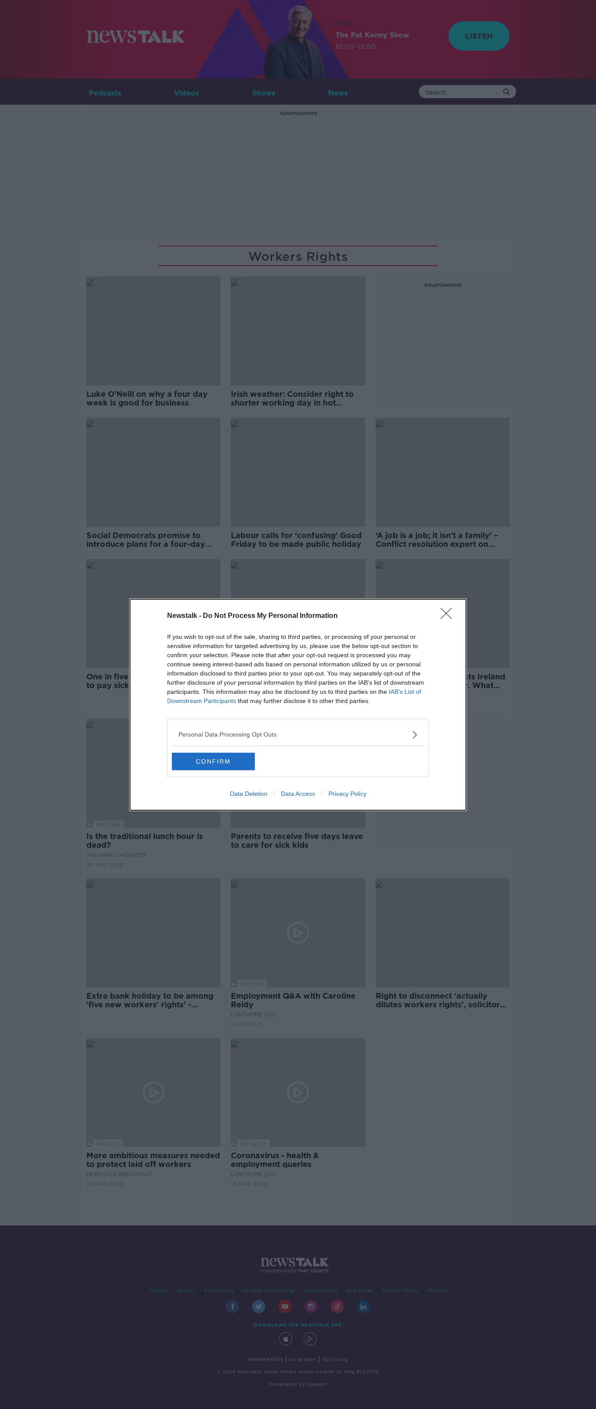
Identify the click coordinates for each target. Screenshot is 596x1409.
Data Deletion (248, 793)
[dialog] (298, 704)
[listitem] (298, 734)
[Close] (449, 616)
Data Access (298, 793)
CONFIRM (213, 761)
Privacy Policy (348, 793)
